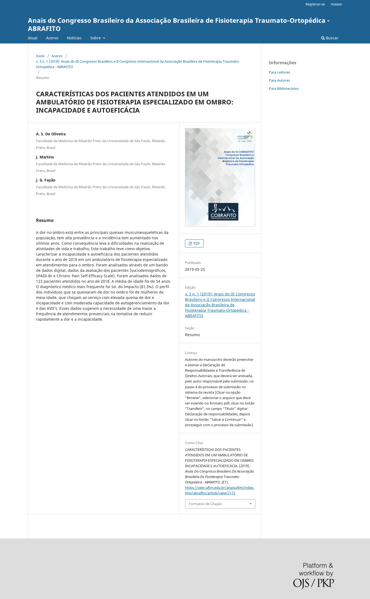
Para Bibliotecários (284, 88)
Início (40, 55)
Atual (32, 37)
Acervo (52, 37)
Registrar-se (315, 4)
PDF (196, 243)
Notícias (74, 37)
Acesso (336, 4)
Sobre (96, 37)
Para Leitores (279, 72)
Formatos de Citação (205, 503)
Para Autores (279, 80)
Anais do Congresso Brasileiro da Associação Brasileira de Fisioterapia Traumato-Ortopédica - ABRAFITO (179, 24)
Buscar (331, 37)
